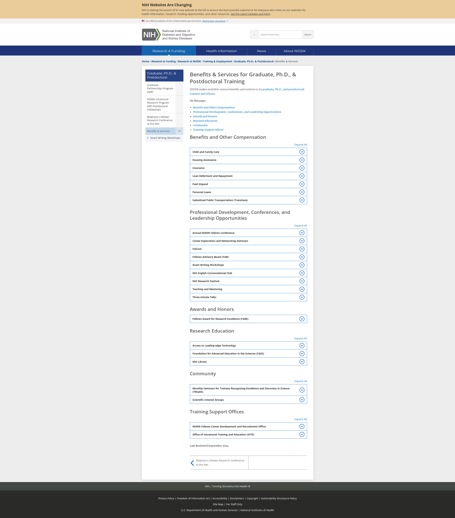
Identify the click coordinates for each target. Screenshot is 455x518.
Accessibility (220, 498)
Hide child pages (179, 131)
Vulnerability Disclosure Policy (279, 498)
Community (200, 125)
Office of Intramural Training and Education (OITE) (223, 434)
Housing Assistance (204, 160)
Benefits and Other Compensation (214, 107)
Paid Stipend (200, 184)
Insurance (198, 168)
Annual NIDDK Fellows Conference (213, 233)
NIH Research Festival (205, 281)
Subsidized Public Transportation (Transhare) (220, 200)
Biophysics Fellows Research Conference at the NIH (160, 120)
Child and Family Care (205, 152)
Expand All (301, 144)
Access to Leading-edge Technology (214, 345)
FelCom (197, 249)
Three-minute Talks (204, 297)
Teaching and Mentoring (207, 289)
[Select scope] (254, 35)
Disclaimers (237, 498)
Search (307, 34)
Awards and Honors (205, 116)
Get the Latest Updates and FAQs (250, 14)
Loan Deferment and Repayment (212, 176)
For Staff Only (234, 504)
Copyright (252, 498)
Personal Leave (201, 192)
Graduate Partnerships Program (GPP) (160, 88)
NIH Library (199, 361)
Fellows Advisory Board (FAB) (210, 257)
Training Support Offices (208, 129)
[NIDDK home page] (168, 35)
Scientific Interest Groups (208, 399)
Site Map (218, 504)
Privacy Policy (166, 498)
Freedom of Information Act (193, 498)
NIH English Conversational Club (212, 273)
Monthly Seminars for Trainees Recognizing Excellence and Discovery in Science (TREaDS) (241, 390)
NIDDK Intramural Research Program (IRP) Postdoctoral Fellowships (158, 104)
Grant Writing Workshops (165, 138)
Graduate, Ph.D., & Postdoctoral (161, 75)
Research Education (205, 120)
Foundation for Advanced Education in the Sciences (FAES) (228, 353)
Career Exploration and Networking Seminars (220, 241)
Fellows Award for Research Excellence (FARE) (220, 318)
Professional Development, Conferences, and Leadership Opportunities (237, 112)
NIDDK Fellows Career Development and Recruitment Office (229, 426)
